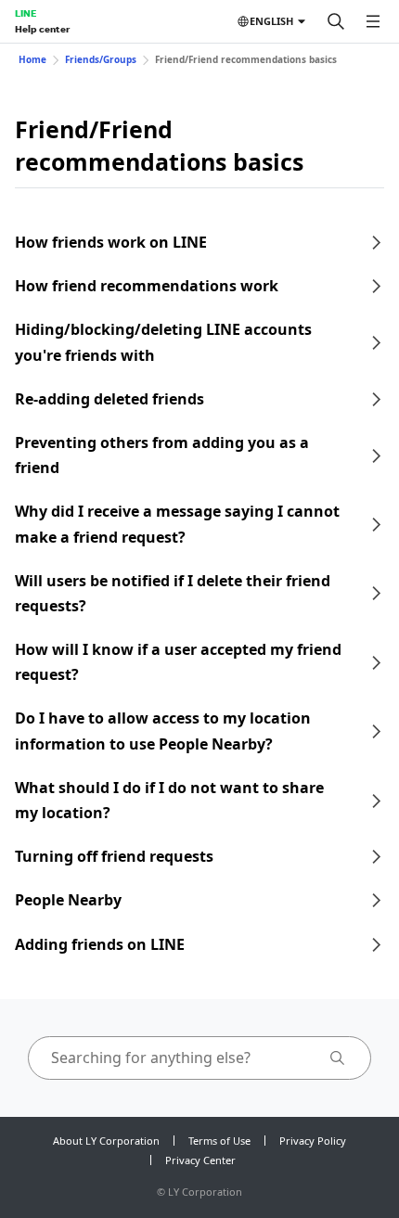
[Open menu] (373, 21)
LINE (25, 12)
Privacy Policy (312, 1140)
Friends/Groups (100, 59)
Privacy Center (200, 1160)
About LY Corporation (106, 1140)
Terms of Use (219, 1140)
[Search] (335, 21)
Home (32, 59)
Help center (42, 28)
